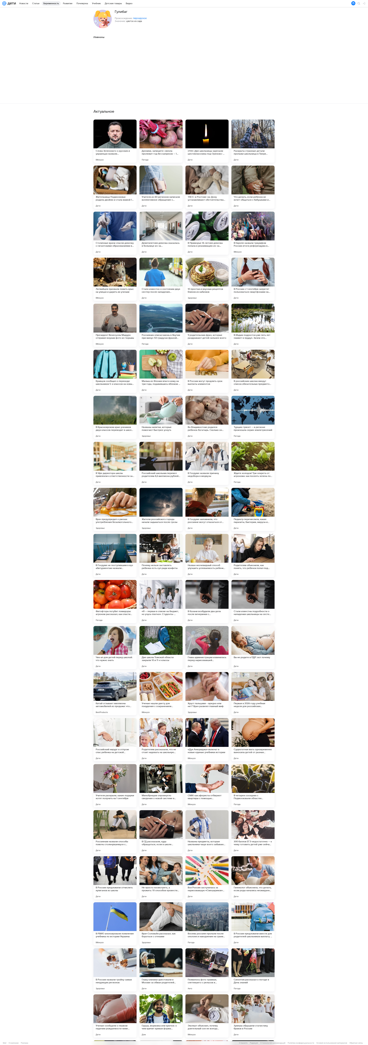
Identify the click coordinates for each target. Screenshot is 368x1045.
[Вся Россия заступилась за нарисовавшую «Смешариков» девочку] (207, 877)
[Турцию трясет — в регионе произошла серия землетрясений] (253, 417)
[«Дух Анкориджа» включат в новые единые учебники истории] (207, 739)
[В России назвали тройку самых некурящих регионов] (115, 969)
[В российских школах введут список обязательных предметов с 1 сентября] (253, 371)
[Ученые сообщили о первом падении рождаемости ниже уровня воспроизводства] (115, 1016)
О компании (14, 1043)
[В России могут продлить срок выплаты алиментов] (207, 371)
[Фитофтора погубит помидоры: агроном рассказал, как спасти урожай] (115, 601)
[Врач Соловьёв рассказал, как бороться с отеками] (161, 923)
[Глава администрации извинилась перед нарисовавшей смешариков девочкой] (207, 647)
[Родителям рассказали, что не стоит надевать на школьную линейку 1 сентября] (161, 739)
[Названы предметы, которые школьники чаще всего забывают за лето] (207, 831)
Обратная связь (356, 1043)
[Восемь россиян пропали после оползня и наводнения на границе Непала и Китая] (207, 923)
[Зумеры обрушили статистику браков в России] (253, 1016)
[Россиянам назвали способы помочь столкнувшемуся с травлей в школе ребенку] (115, 831)
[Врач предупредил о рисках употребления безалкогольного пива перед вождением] (115, 509)
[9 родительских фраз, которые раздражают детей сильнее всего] (207, 325)
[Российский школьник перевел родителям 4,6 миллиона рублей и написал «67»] (161, 463)
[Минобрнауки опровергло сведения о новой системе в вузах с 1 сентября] (161, 785)
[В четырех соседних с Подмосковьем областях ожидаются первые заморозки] (253, 785)
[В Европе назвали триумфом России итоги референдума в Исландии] (253, 233)
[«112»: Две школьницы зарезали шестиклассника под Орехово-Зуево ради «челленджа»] (207, 141)
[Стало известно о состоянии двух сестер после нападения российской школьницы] (161, 279)
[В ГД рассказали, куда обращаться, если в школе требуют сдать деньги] (161, 831)
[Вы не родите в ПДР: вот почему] (253, 647)
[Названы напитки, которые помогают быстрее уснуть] (161, 417)
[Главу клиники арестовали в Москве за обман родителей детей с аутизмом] (161, 969)
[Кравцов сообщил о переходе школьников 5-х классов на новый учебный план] (115, 371)
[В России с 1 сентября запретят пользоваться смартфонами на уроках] (253, 279)
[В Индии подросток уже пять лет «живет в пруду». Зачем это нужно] (253, 325)
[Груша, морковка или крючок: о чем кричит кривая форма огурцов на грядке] (161, 1016)
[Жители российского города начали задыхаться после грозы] (161, 509)
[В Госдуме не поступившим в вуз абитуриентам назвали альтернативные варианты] (115, 555)
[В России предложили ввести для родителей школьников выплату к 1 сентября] (253, 923)
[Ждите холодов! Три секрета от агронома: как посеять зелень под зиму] (253, 463)
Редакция (254, 1043)
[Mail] (4, 3)
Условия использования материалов (331, 1043)
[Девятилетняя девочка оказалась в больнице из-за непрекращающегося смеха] (161, 233)
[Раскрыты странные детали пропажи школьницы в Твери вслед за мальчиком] (253, 141)
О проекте (243, 1043)
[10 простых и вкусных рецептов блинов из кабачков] (207, 279)
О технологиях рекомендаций (272, 1043)
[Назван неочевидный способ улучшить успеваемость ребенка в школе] (207, 555)
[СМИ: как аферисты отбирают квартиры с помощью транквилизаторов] (207, 785)
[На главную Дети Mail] (11, 3)
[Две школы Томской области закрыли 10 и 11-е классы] (161, 647)
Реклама (24, 1043)
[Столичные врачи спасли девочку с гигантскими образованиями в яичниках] (115, 233)
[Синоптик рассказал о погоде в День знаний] (253, 969)
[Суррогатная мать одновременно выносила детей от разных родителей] (253, 739)
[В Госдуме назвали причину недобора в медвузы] (207, 463)
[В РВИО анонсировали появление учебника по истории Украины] (115, 923)
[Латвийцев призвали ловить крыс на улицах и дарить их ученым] (115, 279)
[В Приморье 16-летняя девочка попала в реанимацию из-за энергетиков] (207, 233)
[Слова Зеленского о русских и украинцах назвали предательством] (115, 141)
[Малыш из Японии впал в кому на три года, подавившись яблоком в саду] (161, 371)
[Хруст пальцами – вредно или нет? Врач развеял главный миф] (207, 693)
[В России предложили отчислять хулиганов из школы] (115, 877)
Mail (4, 1043)
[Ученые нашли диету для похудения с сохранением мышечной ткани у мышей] (161, 693)
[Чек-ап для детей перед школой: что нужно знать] (115, 647)
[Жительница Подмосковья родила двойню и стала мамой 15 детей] (115, 187)
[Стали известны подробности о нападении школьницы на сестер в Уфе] (253, 601)
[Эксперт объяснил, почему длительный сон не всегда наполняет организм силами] (207, 1016)
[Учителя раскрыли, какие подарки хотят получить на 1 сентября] (115, 785)
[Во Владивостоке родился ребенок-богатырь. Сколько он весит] (207, 417)
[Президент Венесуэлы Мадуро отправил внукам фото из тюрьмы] (115, 325)
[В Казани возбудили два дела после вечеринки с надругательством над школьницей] (207, 601)
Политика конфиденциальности (301, 1043)
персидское (140, 18)
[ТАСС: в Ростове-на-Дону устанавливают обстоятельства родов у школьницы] (207, 187)
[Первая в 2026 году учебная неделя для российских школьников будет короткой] (253, 693)
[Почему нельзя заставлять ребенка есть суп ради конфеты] (161, 555)
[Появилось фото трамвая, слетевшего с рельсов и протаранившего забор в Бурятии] (207, 969)
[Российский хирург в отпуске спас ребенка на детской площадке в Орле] (115, 739)
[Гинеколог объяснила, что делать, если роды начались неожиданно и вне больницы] (253, 877)
